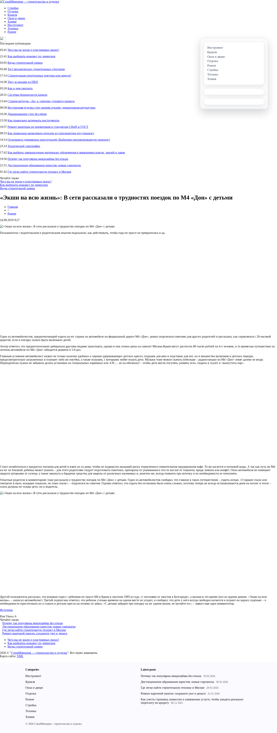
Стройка (13, 8)
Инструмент (15, 25)
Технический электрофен (24, 146)
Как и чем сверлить (20, 88)
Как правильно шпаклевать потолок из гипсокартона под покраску (51, 133)
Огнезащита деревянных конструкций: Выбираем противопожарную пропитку (59, 139)
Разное (12, 31)
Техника (13, 28)
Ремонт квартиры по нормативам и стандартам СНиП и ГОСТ (48, 126)
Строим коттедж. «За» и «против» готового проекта (41, 101)
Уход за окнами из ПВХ (23, 82)
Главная (13, 206)
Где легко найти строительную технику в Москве (39, 171)
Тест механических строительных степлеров (36, 69)
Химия (12, 21)
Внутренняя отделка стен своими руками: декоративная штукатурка (51, 107)
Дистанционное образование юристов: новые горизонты (44, 165)
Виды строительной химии (25, 62)
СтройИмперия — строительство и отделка (39, 652)
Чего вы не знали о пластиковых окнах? (33, 49)
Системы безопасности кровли (27, 94)
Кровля (12, 14)
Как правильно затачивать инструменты (33, 120)
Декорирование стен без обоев (27, 114)
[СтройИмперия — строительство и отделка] (29, 1)
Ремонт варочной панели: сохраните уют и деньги (34, 633)
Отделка (13, 11)
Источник (6, 610)
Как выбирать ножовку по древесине (31, 56)
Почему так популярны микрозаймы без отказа (38, 158)
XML (20, 656)
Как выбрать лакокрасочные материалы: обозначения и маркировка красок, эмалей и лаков (66, 152)
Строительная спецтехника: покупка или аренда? (39, 75)
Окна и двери (16, 18)
